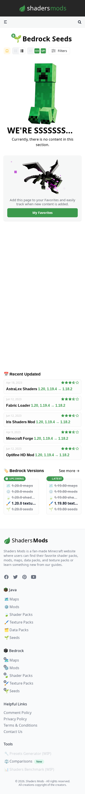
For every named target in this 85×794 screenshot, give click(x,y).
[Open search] (79, 22)
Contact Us (13, 731)
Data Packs (16, 629)
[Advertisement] (43, 296)
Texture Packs (18, 622)
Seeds (12, 637)
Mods (11, 606)
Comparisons (23, 761)
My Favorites (42, 212)
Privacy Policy (15, 718)
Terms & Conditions (20, 725)
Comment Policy (18, 712)
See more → (69, 470)
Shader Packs (18, 614)
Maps (11, 599)
